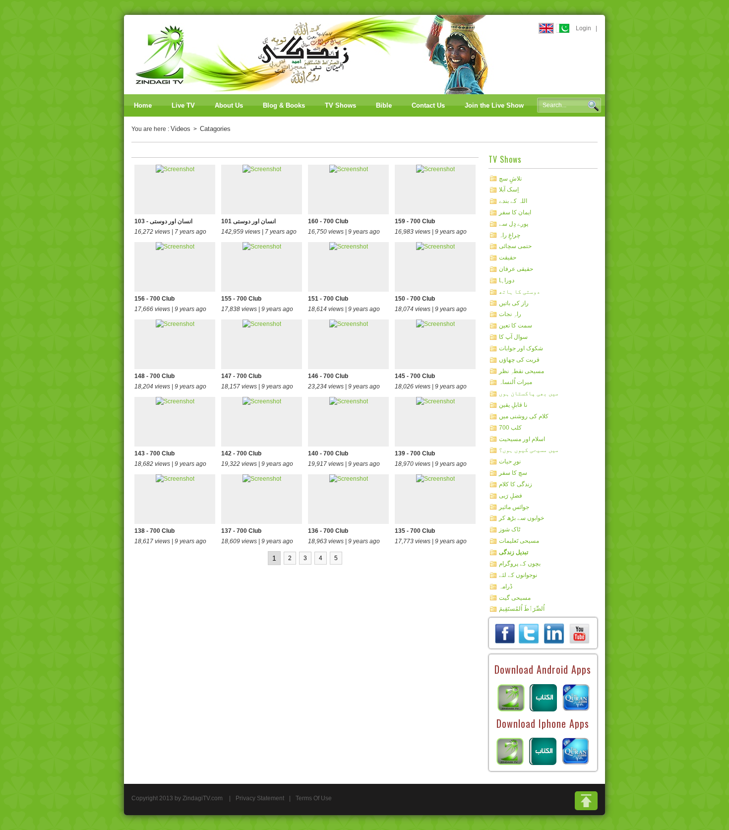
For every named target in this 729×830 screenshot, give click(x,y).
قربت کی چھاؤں (519, 359)
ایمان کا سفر (515, 212)
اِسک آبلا (509, 189)
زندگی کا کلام (515, 484)
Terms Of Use (314, 798)
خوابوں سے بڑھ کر (521, 517)
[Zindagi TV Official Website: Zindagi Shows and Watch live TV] (312, 54)
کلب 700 (510, 427)
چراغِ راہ (509, 234)
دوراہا (506, 280)
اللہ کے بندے (513, 200)
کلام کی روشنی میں (523, 416)
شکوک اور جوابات (521, 348)
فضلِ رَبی (510, 495)
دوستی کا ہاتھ (519, 291)
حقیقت (507, 257)
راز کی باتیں (514, 302)
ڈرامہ (505, 586)
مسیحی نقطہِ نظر (521, 370)
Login (583, 28)
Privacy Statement (260, 798)
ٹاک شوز (509, 529)
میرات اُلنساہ (515, 382)
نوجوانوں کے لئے (518, 575)
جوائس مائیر (514, 506)
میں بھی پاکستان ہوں (529, 393)
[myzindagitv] (579, 633)
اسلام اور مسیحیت (522, 438)
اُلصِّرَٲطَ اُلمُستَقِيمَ (522, 608)
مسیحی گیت (515, 597)
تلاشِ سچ (510, 178)
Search (593, 105)
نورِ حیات (510, 461)
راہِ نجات (510, 314)
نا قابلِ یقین (513, 404)
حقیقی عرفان (516, 268)
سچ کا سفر (513, 472)
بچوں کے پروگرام (520, 563)
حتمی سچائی (515, 246)
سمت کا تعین (515, 325)
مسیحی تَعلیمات (519, 540)
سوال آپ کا (513, 336)
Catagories (215, 128)
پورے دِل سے (513, 223)
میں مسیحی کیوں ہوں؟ (529, 450)
